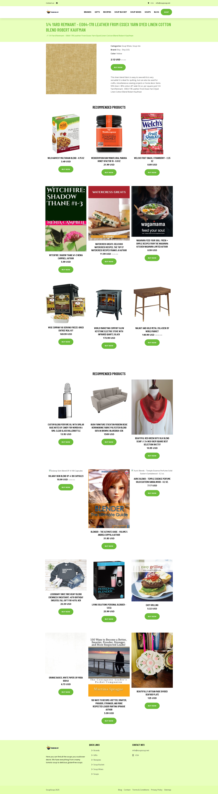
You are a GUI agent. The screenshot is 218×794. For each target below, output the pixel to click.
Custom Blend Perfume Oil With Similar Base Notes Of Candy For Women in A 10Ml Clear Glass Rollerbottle (66, 427)
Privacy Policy (156, 790)
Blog (156, 12)
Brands (96, 750)
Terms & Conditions (140, 790)
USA (152, 3)
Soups (148, 12)
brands (87, 12)
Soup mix (136, 46)
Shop (166, 12)
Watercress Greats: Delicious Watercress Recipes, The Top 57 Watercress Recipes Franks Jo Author (109, 247)
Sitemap (167, 790)
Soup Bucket (120, 12)
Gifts (97, 12)
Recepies (107, 12)
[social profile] (57, 3)
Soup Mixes (135, 12)
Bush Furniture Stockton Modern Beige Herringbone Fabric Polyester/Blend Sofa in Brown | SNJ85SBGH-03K (109, 427)
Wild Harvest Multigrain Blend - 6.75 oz (66, 158)
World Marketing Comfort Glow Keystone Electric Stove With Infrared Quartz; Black (109, 331)
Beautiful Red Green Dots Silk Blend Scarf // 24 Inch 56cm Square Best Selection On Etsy (152, 441)
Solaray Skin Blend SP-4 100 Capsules (65, 476)
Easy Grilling (152, 605)
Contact (127, 790)
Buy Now (118, 67)
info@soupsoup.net (163, 3)
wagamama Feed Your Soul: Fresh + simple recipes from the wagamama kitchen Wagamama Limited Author (152, 243)
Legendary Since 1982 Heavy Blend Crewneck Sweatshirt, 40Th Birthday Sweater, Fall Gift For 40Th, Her (65, 597)
